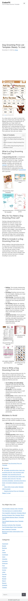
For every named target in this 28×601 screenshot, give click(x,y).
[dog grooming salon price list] (8, 341)
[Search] (24, 594)
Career (4, 552)
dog (5, 114)
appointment (22, 169)
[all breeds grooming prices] (19, 208)
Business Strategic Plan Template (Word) (13, 515)
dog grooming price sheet (15, 476)
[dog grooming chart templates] (8, 189)
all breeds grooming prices (11, 470)
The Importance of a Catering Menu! (12, 511)
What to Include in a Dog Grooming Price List (14, 143)
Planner (4, 576)
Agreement (5, 543)
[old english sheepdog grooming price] (8, 359)
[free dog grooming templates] (19, 333)
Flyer (3, 565)
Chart (3, 557)
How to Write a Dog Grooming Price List (14, 145)
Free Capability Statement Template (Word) (14, 513)
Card (3, 550)
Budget (4, 546)
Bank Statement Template (9, 529)
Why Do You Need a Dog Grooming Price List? (14, 139)
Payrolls (4, 574)
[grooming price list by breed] (19, 360)
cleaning (4, 165)
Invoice (4, 570)
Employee (5, 563)
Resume (4, 583)
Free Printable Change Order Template (12, 508)
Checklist (4, 559)
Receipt (4, 578)
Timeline (4, 587)
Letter (3, 572)
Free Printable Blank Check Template (12, 527)
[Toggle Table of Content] (22, 135)
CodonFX (6, 2)
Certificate (5, 554)
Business (6, 468)
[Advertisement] (14, 24)
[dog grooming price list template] (8, 208)
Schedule (4, 585)
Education (5, 561)
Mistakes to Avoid (8, 147)
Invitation (4, 567)
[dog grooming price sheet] (19, 178)
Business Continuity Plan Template (11, 525)
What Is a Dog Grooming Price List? (12, 137)
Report (4, 581)
